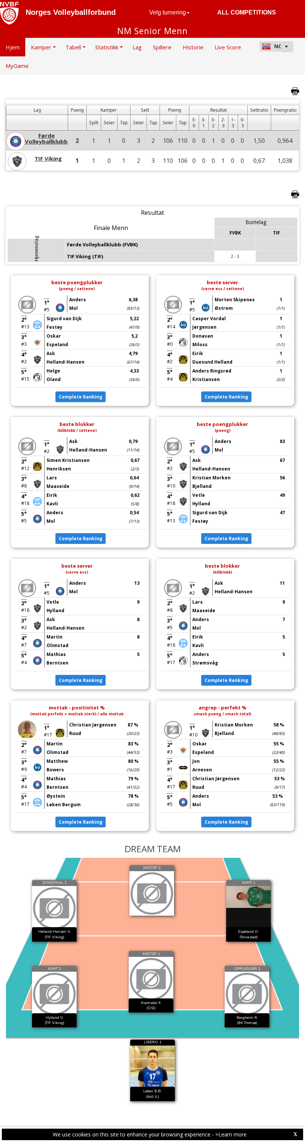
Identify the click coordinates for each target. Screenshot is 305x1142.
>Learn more (231, 1134)
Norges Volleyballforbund (71, 12)
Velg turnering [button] (167, 12)
